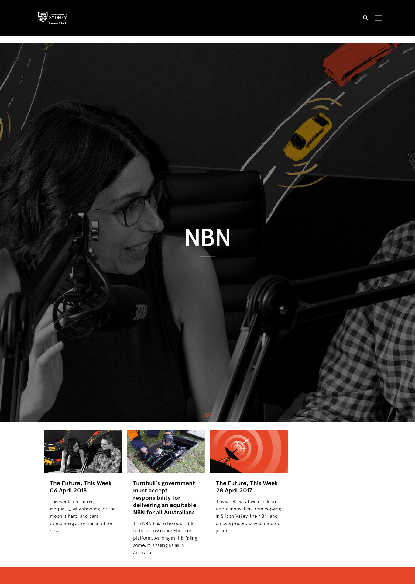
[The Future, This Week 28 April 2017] (249, 452)
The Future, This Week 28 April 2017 (247, 487)
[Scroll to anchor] (207, 415)
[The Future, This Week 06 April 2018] (83, 452)
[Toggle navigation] (378, 18)
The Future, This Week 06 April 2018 (81, 487)
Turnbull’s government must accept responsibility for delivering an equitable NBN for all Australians (164, 498)
